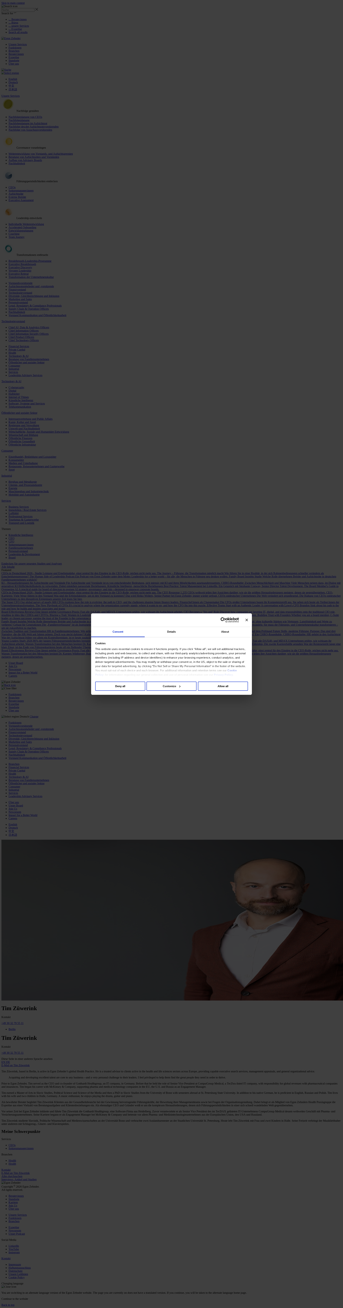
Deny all (120, 685)
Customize (169, 685)
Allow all (223, 685)
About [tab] (225, 631)
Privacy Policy (223, 674)
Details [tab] (171, 631)
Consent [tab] (118, 631)
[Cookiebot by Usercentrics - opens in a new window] (223, 620)
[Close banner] (246, 620)
